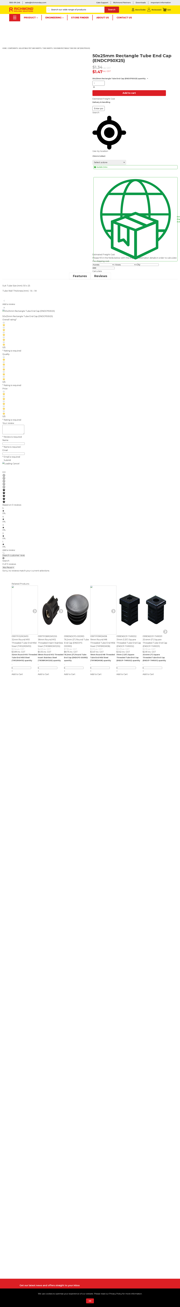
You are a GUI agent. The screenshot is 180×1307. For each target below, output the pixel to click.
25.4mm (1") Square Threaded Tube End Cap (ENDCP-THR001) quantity (154, 658)
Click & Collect (98, 156)
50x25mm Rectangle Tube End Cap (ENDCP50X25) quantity (119, 78)
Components (13, 48)
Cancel (16, 463)
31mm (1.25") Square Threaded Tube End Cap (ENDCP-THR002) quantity (128, 658)
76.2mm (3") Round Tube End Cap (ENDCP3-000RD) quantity (76, 658)
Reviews (100, 276)
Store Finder (140, 10)
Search (111, 9)
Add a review (8, 550)
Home (4, 48)
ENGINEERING (53, 17)
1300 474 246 (14, 2)
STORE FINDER (80, 17)
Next (33, 610)
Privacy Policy (115, 1294)
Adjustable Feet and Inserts (30, 48)
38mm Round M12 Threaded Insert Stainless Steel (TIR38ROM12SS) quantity (50, 658)
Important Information (161, 2)
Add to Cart (17, 674)
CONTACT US (124, 17)
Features (80, 276)
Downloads (141, 2)
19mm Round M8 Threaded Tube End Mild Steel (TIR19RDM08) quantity (102, 658)
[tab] (79, 276)
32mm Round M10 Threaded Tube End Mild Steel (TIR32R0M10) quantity (24, 658)
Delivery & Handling (101, 102)
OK (90, 1301)
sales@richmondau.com (35, 2)
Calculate (97, 271)
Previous (10, 630)
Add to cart (129, 93)
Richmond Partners (122, 2)
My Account (156, 10)
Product (30, 17)
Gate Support (102, 2)
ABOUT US (102, 17)
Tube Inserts (47, 48)
